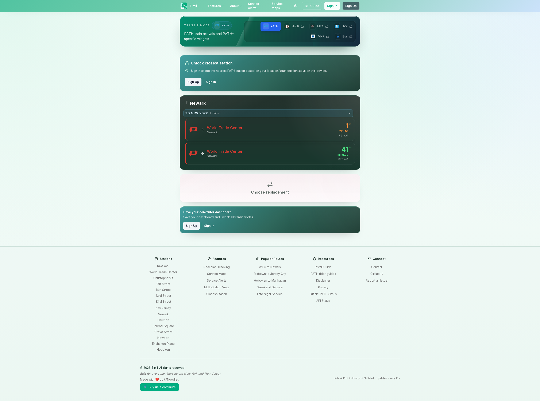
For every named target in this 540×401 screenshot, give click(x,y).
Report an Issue (376, 280)
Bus (345, 36)
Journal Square (163, 326)
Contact (376, 267)
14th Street (163, 289)
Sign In (332, 6)
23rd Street (163, 295)
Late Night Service (270, 294)
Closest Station (216, 294)
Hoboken (163, 349)
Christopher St (163, 278)
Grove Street (163, 332)
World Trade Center (163, 272)
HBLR (295, 26)
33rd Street (163, 301)
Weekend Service (270, 287)
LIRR (345, 26)
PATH (274, 26)
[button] (270, 132)
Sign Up (351, 6)
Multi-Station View (216, 287)
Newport (163, 338)
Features (214, 6)
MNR (321, 36)
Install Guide (323, 267)
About (234, 6)
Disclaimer (323, 280)
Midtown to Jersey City (270, 273)
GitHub (375, 273)
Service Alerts (253, 6)
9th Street (163, 284)
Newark (163, 314)
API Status (323, 300)
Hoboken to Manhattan (270, 280)
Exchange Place (163, 343)
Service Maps (277, 6)
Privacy (323, 287)
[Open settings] (296, 6)
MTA (320, 26)
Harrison (163, 320)
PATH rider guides (323, 273)
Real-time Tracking (217, 267)
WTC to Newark (270, 267)
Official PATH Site (322, 294)
